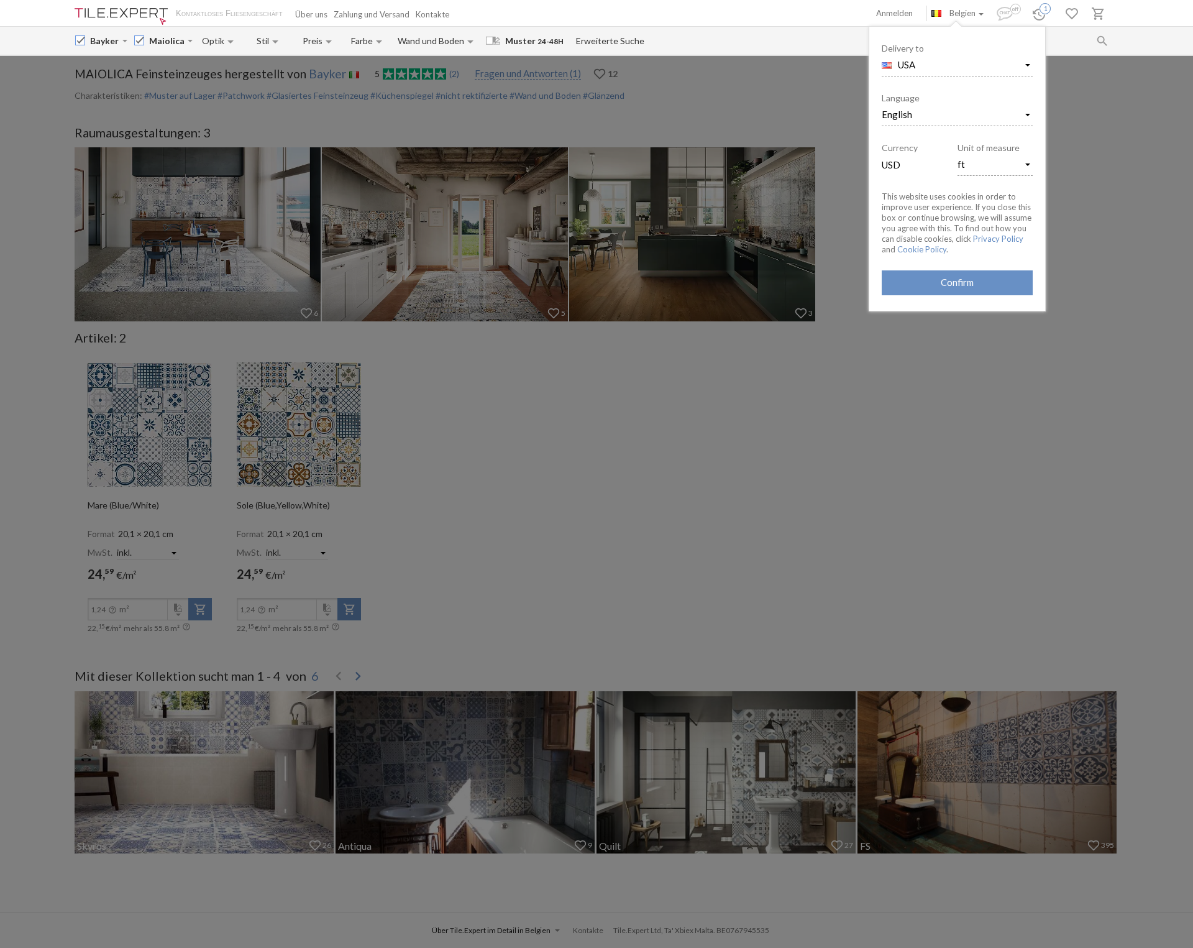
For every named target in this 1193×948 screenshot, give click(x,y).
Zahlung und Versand (371, 14)
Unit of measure (989, 147)
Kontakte (432, 14)
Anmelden (894, 13)
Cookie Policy (921, 249)
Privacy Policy (998, 239)
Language (901, 98)
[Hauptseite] (121, 16)
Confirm (957, 282)
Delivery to (903, 48)
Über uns (311, 14)
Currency (900, 147)
